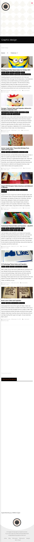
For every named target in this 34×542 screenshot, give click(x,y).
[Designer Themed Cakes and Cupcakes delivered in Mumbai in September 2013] (17, 105)
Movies (16, 112)
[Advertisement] (17, 24)
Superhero (4, 114)
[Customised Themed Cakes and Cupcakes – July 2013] (17, 223)
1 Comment (24, 246)
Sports (27, 112)
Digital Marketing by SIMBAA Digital (10, 512)
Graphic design (5, 74)
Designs (28, 538)
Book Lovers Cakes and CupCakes (11, 300)
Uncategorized (16, 114)
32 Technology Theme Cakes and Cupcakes (14, 264)
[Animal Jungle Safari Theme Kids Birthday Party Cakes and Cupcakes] (17, 145)
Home (5, 538)
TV (11, 114)
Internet (11, 74)
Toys (9, 114)
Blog (9, 538)
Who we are (14, 538)
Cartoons (12, 72)
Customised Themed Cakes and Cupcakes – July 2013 (17, 226)
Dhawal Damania (6, 90)
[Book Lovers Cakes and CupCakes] (17, 298)
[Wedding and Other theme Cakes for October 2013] (17, 67)
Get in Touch (18, 540)
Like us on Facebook (9, 379)
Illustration (22, 152)
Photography (17, 74)
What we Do (22, 538)
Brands (3, 72)
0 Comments (27, 90)
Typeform (9, 373)
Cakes (7, 72)
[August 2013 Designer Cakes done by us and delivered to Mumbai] (17, 183)
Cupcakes (18, 72)
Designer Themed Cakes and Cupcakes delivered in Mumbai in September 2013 (16, 109)
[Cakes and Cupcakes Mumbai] (5, 10)
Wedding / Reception (25, 74)
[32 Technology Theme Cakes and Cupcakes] (17, 261)
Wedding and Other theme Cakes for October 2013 (15, 70)
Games (22, 72)
